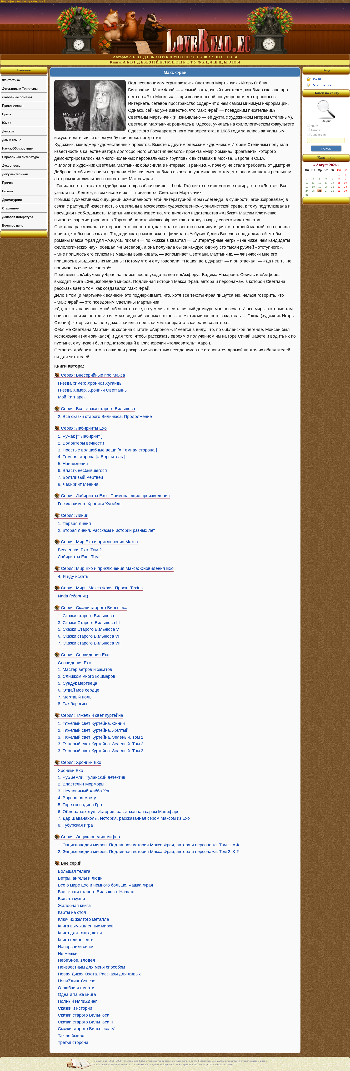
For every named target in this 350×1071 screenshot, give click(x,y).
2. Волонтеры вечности (81, 443)
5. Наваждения (73, 463)
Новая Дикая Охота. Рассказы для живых (99, 974)
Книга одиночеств (75, 939)
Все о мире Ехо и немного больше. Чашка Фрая (105, 885)
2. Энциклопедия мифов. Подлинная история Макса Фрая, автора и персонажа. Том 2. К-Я (149, 851)
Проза (6, 114)
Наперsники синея (76, 946)
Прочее (7, 182)
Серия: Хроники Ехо (81, 762)
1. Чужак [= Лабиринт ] (80, 436)
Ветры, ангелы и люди (80, 878)
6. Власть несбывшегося (82, 470)
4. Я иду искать (73, 576)
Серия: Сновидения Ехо (85, 654)
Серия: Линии (74, 515)
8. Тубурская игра (75, 825)
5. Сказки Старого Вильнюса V (88, 629)
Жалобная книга (74, 905)
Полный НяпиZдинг (77, 1001)
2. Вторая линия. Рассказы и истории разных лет (106, 530)
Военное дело (12, 225)
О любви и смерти (76, 987)
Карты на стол (72, 912)
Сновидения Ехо (74, 662)
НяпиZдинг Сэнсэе (76, 981)
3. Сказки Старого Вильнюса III (89, 622)
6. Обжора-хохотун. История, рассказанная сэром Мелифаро (119, 811)
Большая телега (74, 871)
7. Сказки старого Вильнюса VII (89, 643)
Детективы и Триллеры (20, 88)
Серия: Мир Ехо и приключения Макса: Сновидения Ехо (117, 568)
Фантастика (11, 80)
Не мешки (67, 953)
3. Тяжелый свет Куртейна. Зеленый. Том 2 (100, 743)
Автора (315, 130)
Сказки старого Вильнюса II (85, 1022)
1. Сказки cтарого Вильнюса (86, 615)
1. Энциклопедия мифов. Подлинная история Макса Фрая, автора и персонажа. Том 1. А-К (148, 845)
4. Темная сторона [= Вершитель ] (91, 456)
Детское (8, 131)
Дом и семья (11, 139)
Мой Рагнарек (71, 397)
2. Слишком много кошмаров (86, 676)
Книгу (314, 125)
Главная (24, 70)
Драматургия (12, 199)
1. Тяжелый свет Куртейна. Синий (91, 723)
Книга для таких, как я (80, 932)
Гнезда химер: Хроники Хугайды (90, 383)
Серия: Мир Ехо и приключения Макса (99, 541)
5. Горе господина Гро (80, 804)
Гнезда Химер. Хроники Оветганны (93, 390)
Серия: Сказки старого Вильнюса (94, 607)
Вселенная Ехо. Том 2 (80, 550)
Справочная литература (20, 157)
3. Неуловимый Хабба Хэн (84, 791)
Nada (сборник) (73, 596)
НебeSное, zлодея (76, 960)
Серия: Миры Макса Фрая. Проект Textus (102, 588)
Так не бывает (72, 1035)
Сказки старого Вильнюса (83, 1015)
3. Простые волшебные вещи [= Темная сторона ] (107, 450)
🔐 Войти (314, 79)
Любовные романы (17, 97)
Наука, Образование (17, 148)
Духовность (11, 165)
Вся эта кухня (71, 898)
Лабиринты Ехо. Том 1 (80, 556)
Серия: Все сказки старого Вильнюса (98, 408)
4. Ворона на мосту (77, 797)
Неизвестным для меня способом (91, 967)
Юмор (6, 122)
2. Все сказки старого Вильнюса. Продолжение (105, 416)
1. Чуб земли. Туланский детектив (91, 777)
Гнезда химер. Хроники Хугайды (90, 503)
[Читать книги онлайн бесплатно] (175, 53)
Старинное (10, 208)
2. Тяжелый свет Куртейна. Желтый (93, 730)
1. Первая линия (74, 523)
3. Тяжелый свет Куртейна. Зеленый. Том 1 (100, 737)
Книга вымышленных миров (86, 926)
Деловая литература (17, 216)
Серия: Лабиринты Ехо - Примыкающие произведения (115, 495)
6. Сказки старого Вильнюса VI (88, 636)
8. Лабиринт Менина (78, 484)
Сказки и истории (75, 1008)
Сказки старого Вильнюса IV (86, 1028)
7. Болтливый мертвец (80, 477)
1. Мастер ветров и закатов (85, 669)
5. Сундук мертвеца (77, 683)
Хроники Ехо (70, 770)
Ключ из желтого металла (83, 919)
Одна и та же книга (77, 994)
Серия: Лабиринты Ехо (84, 428)
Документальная (15, 174)
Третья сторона (73, 1042)
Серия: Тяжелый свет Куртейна (92, 715)
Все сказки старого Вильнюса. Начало (96, 891)
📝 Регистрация (319, 85)
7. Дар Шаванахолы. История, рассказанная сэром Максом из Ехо (124, 818)
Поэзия (7, 191)
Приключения (13, 105)
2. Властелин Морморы (81, 784)
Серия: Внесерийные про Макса (93, 375)
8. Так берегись (73, 703)
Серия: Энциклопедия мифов (90, 836)
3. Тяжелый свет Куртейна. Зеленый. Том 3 (100, 750)
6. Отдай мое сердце (78, 690)
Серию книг (318, 134)
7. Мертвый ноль (74, 697)
